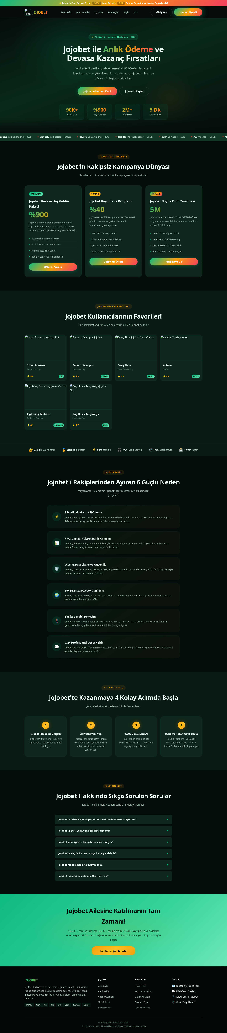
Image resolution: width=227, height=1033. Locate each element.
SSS (136, 12)
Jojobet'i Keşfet (134, 91)
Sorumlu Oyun (142, 1002)
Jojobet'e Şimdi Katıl (113, 951)
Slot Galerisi (104, 1002)
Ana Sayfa (66, 12)
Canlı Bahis (103, 991)
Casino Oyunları (106, 996)
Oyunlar (99, 12)
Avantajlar (113, 12)
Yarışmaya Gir (173, 261)
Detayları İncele (113, 261)
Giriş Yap (161, 12)
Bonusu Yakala (53, 266)
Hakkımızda (140, 986)
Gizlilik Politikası (142, 996)
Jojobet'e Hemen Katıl (97, 91)
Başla (126, 12)
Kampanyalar (83, 12)
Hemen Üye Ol (188, 12)
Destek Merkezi (142, 1007)
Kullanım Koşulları (143, 991)
